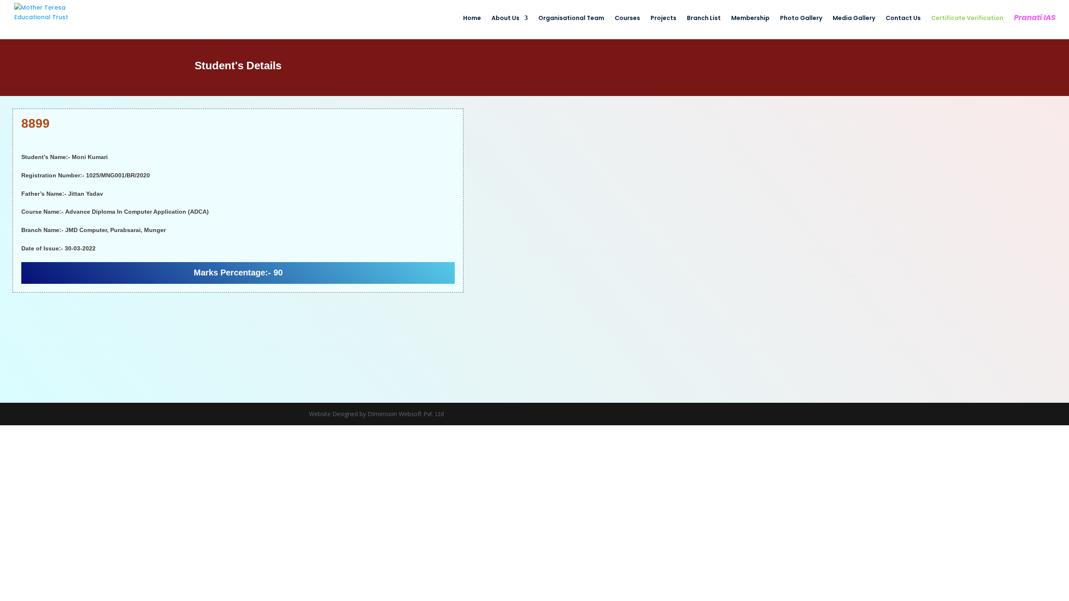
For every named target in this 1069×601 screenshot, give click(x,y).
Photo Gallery (801, 18)
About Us (505, 18)
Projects (663, 18)
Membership (750, 18)
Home (472, 18)
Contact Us (903, 18)
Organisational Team (571, 18)
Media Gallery (854, 18)
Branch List (704, 18)
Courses (627, 18)
